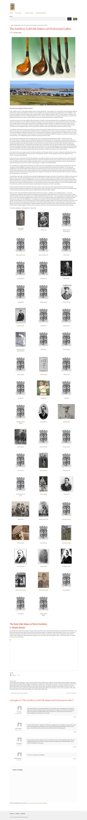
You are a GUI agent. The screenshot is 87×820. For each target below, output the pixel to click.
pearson (20, 687)
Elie (44, 683)
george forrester (72, 683)
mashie (70, 686)
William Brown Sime (43, 519)
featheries (51, 683)
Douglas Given (66, 325)
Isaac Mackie (43, 398)
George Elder (21, 302)
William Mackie (38, 689)
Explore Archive (29, 13)
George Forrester (66, 302)
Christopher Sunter (66, 566)
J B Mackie (66, 398)
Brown (74, 682)
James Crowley (67, 685)
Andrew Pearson (43, 446)
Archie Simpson (20, 542)
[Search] (69, 18)
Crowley (11, 683)
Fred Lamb (60, 683)
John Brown (29, 686)
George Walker (66, 590)
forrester (55, 683)
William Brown (18, 689)
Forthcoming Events (41, 13)
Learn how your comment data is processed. (37, 803)
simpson (67, 687)
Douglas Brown (34, 683)
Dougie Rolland (43, 494)
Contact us (12, 813)
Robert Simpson (20, 566)
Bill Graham (43, 349)
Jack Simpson (55, 685)
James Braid (43, 229)
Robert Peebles (43, 470)
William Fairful (25, 689)
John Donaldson (20, 278)
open (17, 687)
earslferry (41, 683)
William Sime (44, 689)
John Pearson (20, 470)
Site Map (17, 813)
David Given (43, 325)
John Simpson (54, 686)
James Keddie (20, 374)
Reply (74, 716)
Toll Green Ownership (71, 693)
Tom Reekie (12, 689)
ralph (24, 687)
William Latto (66, 374)
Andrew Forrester (37, 682)
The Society (18, 13)
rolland (58, 687)
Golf (22, 25)
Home (11, 13)
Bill (63, 682)
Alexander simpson (21, 682)
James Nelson (66, 421)
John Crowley (66, 254)
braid (71, 682)
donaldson (28, 683)
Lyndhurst (66, 686)
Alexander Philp (66, 470)
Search (11, 16)
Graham (35, 685)
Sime (64, 687)
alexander (14, 682)
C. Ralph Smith (43, 566)
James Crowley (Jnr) (20, 254)
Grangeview (39, 685)
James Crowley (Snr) (43, 254)
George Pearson (66, 446)
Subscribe (23, 813)
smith (71, 687)
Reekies (33, 687)
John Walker (20, 613)
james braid (60, 685)
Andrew (31, 682)
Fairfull (46, 683)
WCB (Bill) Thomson (43, 590)
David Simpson (43, 542)
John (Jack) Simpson (66, 542)
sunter (74, 687)
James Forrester (20, 325)
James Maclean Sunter (20, 590)
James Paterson (20, 446)
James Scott (20, 519)
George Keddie (66, 349)
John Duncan (66, 278)
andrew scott (52, 682)
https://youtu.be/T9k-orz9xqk (17, 636)
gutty (44, 685)
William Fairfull (43, 302)
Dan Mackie (20, 398)
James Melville (43, 421)
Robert (36, 687)
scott (61, 687)
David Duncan (43, 278)
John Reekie (48, 686)
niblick (14, 687)
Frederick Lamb (43, 374)
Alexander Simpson (66, 519)
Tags (75, 19)
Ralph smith (28, 687)
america (27, 682)
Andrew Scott (66, 494)
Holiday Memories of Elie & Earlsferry (19, 693)
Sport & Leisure (17, 25)
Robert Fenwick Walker (44, 687)
